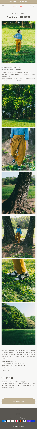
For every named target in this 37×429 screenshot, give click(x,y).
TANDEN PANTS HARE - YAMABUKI (15, 363)
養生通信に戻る (19, 401)
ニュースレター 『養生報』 (18, 418)
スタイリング (15, 13)
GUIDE (18, 414)
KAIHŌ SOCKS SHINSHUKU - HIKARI (15, 365)
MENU (18, 410)
